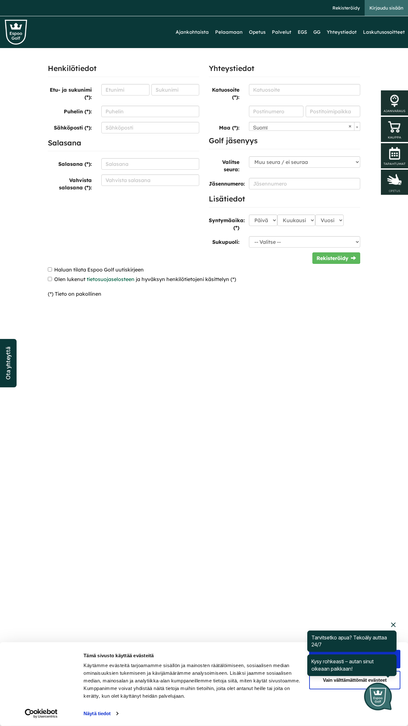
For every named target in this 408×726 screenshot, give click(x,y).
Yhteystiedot (342, 32)
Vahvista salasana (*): (75, 184)
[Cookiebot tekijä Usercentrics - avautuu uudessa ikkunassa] (41, 713)
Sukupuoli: (225, 242)
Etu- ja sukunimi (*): (71, 93)
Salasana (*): (75, 164)
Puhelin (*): (78, 111)
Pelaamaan (229, 32)
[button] (8, 363)
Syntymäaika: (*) (226, 224)
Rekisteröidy (346, 8)
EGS (302, 32)
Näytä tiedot (97, 713)
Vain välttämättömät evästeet (355, 679)
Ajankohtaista (192, 32)
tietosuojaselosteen (111, 279)
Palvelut (281, 32)
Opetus (257, 32)
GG (316, 32)
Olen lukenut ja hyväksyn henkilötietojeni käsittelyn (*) (145, 279)
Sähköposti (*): (73, 127)
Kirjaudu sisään (386, 8)
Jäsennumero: (226, 183)
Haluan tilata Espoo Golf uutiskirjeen (99, 269)
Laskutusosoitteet (384, 32)
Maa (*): (229, 127)
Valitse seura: (230, 166)
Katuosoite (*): (225, 93)
